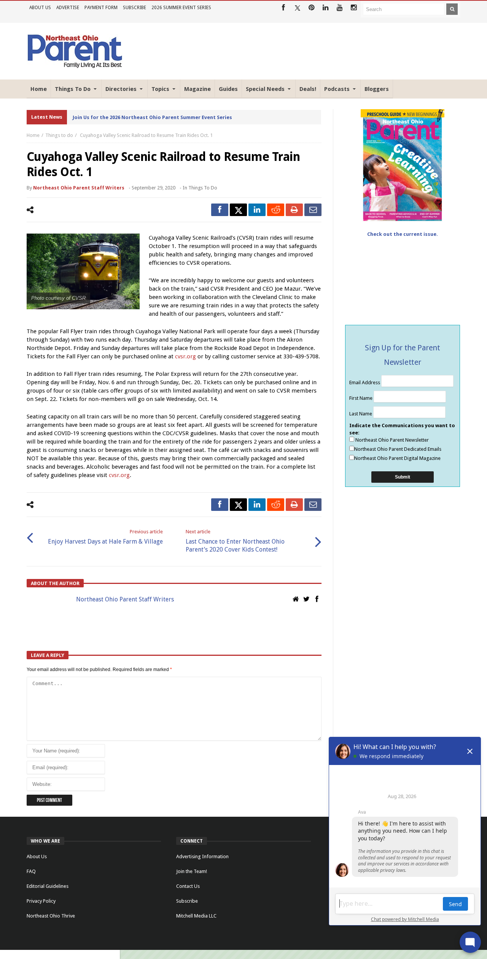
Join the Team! (191, 871)
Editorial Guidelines (47, 886)
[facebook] (219, 210)
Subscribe (134, 7)
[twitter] (238, 210)
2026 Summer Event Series (181, 7)
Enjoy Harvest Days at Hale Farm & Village (105, 537)
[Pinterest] (311, 8)
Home (33, 135)
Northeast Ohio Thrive (51, 916)
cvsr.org (185, 356)
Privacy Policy (41, 901)
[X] (297, 8)
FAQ (31, 871)
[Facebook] (283, 8)
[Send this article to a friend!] (312, 210)
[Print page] (294, 210)
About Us (40, 7)
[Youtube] (340, 8)
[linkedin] (257, 210)
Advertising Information (202, 856)
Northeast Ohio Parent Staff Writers (78, 188)
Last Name (361, 414)
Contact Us (188, 886)
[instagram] (354, 8)
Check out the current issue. (402, 234)
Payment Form (101, 7)
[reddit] (275, 210)
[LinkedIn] (325, 8)
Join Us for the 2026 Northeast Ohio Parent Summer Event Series (152, 117)
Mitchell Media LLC (196, 916)
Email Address (365, 382)
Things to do (59, 135)
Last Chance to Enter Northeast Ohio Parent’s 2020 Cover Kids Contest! (235, 541)
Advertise (67, 7)
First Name (361, 398)
